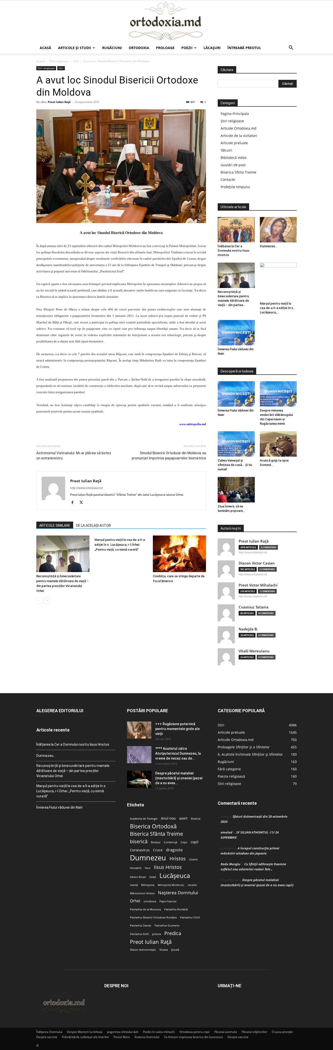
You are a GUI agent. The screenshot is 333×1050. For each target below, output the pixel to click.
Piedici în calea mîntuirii (159, 1032)
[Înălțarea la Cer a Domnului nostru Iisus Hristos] (236, 229)
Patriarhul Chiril (190, 917)
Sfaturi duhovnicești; (143, 949)
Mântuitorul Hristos (142, 893)
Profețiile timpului (235, 187)
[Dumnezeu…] (278, 229)
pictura (156, 934)
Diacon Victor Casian (257, 563)
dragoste (174, 850)
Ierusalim (135, 868)
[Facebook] (74, 503)
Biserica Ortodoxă (153, 826)
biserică (138, 841)
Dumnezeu (148, 857)
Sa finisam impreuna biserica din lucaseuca (193, 1037)
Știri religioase (232, 121)
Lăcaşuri (212, 47)
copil (194, 842)
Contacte (228, 179)
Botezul (155, 842)
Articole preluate (234, 143)
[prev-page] (39, 600)
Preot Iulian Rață (151, 941)
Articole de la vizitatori (239, 135)
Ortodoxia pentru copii (194, 1032)
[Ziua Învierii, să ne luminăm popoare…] (236, 489)
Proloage (165, 47)
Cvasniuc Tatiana (253, 607)
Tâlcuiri (226, 150)
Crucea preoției (282, 1032)
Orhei (135, 901)
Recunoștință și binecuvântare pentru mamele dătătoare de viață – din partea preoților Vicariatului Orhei (72, 771)
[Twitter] (83, 503)
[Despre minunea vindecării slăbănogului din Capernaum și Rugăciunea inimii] (278, 394)
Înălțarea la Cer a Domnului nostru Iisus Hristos (233, 250)
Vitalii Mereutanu (254, 651)
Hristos (177, 858)
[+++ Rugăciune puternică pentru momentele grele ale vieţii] (139, 730)
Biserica (195, 818)
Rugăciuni (112, 47)
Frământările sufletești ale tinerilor (85, 1037)
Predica (172, 933)
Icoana (193, 859)
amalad (226, 832)
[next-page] (47, 600)
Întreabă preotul (244, 47)
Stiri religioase (59, 61)
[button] (291, 48)
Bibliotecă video (233, 157)
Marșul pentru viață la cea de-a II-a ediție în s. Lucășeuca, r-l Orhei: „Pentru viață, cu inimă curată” (120, 544)
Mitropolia (147, 885)
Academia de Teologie (143, 818)
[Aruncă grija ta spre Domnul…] (278, 444)
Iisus (147, 868)
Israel (152, 877)
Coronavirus (140, 850)
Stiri (76, 61)
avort (183, 818)
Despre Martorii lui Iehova (84, 1032)
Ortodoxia (139, 47)
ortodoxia (150, 901)
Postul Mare (122, 1037)
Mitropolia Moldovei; (171, 885)
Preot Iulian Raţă (59, 102)
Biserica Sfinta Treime (238, 172)
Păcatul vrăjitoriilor (254, 1032)
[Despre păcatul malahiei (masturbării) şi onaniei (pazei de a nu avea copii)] (139, 779)
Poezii (187, 47)
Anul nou (168, 818)
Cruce (158, 850)
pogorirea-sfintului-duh (122, 1032)
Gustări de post (233, 165)
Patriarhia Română (176, 909)
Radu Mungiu (230, 864)
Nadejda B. (248, 629)
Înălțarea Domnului (49, 1032)
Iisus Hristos (168, 867)
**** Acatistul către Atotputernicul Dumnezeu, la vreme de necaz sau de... (178, 753)
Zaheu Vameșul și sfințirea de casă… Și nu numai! (235, 465)
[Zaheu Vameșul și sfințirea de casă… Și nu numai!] (236, 444)
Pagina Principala (235, 113)
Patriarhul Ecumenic (167, 925)
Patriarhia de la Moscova (145, 909)
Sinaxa (163, 949)
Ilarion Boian (138, 877)
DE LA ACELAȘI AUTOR (93, 525)
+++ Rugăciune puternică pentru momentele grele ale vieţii (177, 729)
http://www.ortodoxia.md (86, 488)
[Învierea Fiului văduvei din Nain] (236, 332)
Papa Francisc (167, 901)
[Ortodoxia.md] (166, 21)
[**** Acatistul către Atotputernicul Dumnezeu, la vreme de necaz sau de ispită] (139, 754)
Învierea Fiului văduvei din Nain (59, 807)
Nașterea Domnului (178, 892)
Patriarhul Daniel (140, 925)
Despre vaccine (46, 1037)
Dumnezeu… (268, 246)
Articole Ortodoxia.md (238, 128)
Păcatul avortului (225, 1032)
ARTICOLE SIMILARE (54, 525)
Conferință (170, 842)
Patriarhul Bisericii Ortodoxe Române (153, 917)
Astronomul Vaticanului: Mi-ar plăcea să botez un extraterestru (73, 455)
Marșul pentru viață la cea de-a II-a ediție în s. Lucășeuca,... (277, 308)
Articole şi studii (74, 47)
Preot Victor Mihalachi (258, 585)
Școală (175, 949)
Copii (184, 842)
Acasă (45, 47)
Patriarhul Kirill (139, 934)
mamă (134, 885)
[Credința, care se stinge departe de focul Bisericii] (179, 553)
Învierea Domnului (147, 1037)
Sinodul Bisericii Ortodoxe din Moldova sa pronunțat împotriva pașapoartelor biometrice (169, 455)
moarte (192, 885)
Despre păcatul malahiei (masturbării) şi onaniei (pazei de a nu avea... (178, 778)
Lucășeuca (174, 875)
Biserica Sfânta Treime (156, 833)
